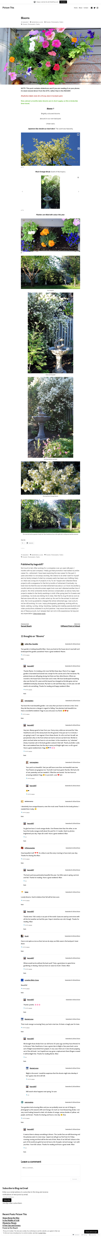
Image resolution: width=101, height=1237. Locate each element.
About (80, 8)
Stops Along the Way (11, 1218)
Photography (55, 22)
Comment (74, 1179)
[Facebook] (92, 7)
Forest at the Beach (10, 1228)
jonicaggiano (29, 701)
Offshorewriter (30, 848)
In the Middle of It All (11, 1220)
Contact (86, 8)
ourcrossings (29, 1102)
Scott (26, 936)
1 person (28, 655)
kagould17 (25, 22)
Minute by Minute (9, 1223)
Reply (22, 659)
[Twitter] (94, 7)
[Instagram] (97, 7)
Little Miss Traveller (31, 644)
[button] (22, 148)
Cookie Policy (42, 1233)
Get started (63, 2)
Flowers (48, 22)
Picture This (8, 7)
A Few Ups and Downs (12, 1225)
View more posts (39, 613)
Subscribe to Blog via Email (15, 1188)
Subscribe (7, 1200)
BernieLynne (29, 1019)
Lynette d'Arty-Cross (32, 980)
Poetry (61, 22)
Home (75, 8)
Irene (26, 892)
